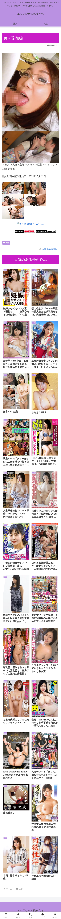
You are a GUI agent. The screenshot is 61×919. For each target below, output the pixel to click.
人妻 (7, 243)
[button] (54, 571)
